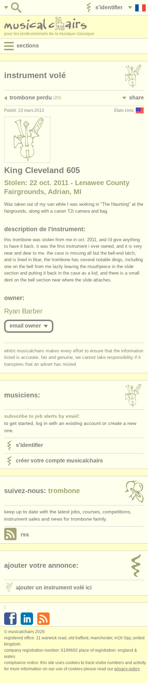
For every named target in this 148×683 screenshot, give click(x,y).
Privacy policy (127, 668)
